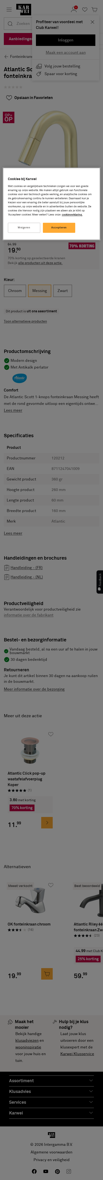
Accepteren (59, 227)
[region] (52, 204)
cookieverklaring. (72, 215)
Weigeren (24, 227)
